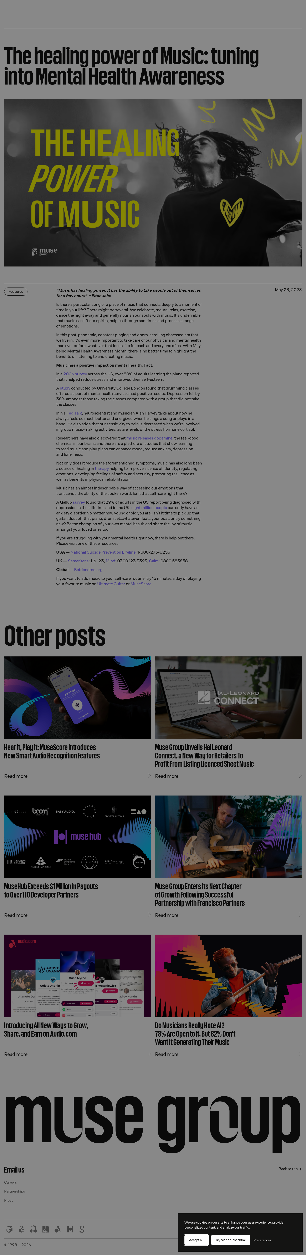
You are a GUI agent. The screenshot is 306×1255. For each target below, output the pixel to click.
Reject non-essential (231, 1240)
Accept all (196, 1240)
